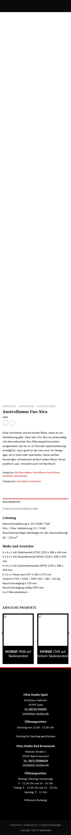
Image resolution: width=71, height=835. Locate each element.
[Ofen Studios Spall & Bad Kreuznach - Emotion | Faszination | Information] (35, 6)
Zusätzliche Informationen (20, 509)
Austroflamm (46, 406)
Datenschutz (31, 825)
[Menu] (66, 6)
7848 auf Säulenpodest (18, 654)
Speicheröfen (20, 476)
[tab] (35, 502)
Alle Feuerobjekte (23, 473)
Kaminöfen (26, 406)
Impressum (16, 825)
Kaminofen (36, 481)
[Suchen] (4, 6)
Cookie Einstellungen (50, 825)
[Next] (68, 640)
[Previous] (2, 640)
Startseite (9, 406)
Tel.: (35, 760)
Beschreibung (11, 502)
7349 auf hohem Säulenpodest (53, 654)
